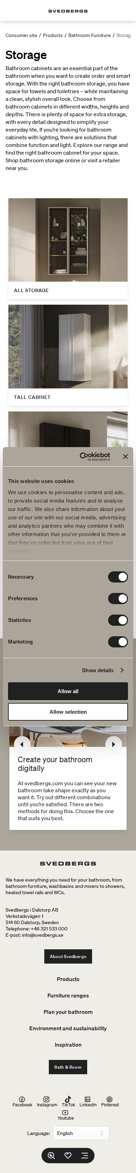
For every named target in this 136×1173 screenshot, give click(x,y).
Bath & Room (68, 1067)
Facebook (22, 1104)
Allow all (68, 691)
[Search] (51, 1155)
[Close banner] (125, 456)
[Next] (113, 744)
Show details (98, 670)
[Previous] (22, 744)
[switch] (118, 598)
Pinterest (110, 1104)
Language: (38, 1133)
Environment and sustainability (68, 1028)
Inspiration (68, 1044)
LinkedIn (88, 1104)
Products (53, 35)
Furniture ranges (68, 995)
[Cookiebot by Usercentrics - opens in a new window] (82, 456)
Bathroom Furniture (89, 35)
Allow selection (68, 712)
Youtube (66, 1117)
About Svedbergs (68, 956)
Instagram (47, 1104)
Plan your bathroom (68, 1011)
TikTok (68, 1104)
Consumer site (21, 35)
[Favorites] (68, 1155)
